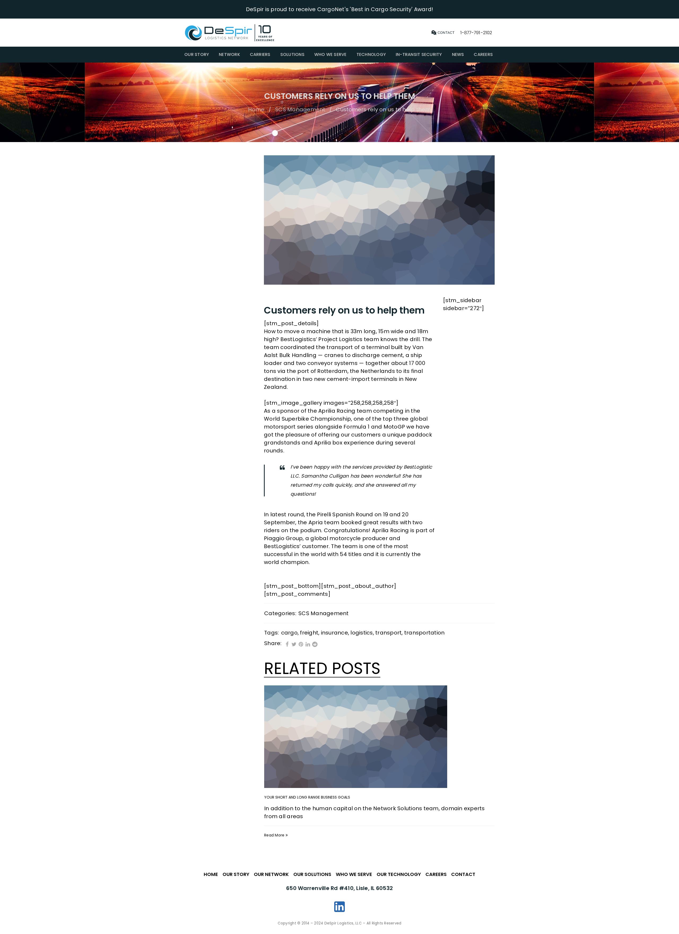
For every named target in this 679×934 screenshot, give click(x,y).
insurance (334, 632)
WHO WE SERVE (354, 874)
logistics (361, 632)
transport (388, 632)
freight (309, 632)
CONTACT (463, 874)
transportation (424, 632)
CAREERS (436, 874)
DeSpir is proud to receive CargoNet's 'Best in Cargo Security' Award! (339, 9)
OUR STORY (236, 874)
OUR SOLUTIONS (312, 874)
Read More (274, 835)
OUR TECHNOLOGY (399, 874)
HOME (211, 874)
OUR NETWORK (271, 874)
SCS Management (300, 109)
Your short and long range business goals (307, 797)
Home (256, 109)
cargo (289, 632)
